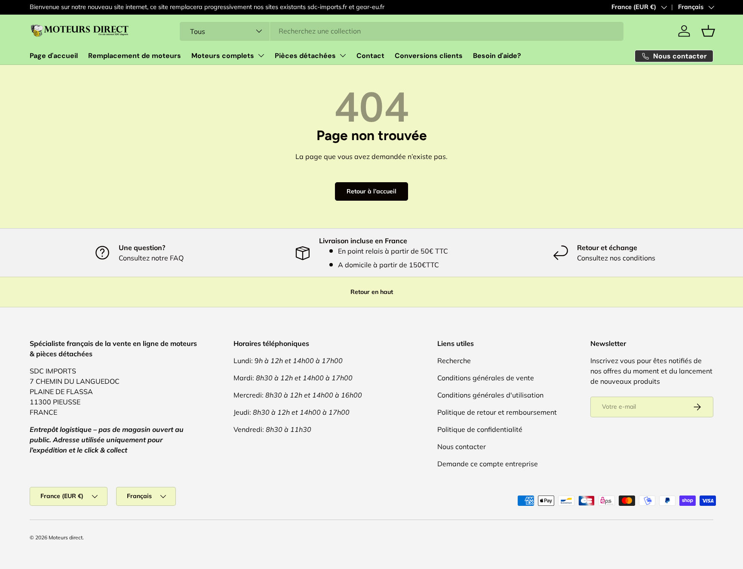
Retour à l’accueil (371, 191)
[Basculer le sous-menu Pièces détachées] (343, 55)
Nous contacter (461, 446)
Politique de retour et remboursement (497, 412)
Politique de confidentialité (479, 429)
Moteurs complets (222, 55)
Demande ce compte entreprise (487, 463)
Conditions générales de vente (485, 377)
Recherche (454, 360)
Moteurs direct (66, 537)
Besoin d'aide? (497, 55)
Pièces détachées (305, 55)
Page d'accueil (54, 55)
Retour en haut (371, 292)
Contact (370, 55)
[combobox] (401, 30)
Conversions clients (429, 55)
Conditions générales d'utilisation (490, 395)
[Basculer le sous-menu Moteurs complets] (261, 55)
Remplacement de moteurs (134, 55)
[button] (708, 30)
